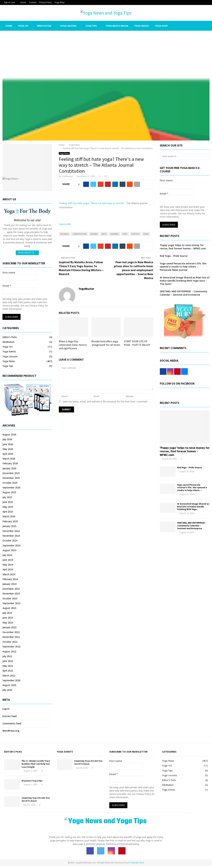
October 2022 (9, 641)
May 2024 (7, 564)
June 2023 (7, 617)
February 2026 (10, 463)
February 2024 (10, 579)
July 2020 (7, 689)
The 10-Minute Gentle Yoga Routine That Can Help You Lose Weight (36, 763)
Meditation (44, 25)
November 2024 (11, 535)
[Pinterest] (196, 26)
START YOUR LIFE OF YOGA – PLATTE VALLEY (137, 343)
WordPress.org (10, 730)
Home (23, 2)
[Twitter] (189, 26)
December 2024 (11, 530)
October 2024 (9, 540)
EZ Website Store (136, 862)
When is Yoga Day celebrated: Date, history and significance (73, 345)
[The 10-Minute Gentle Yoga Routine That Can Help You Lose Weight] (12, 764)
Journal (114, 234)
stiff (125, 234)
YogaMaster (67, 176)
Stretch (135, 234)
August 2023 (9, 608)
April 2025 (7, 511)
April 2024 (7, 569)
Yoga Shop (59, 2)
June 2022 (7, 661)
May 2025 (7, 506)
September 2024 (11, 545)
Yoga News (64, 153)
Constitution (79, 234)
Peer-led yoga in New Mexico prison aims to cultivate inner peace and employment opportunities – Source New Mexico (133, 270)
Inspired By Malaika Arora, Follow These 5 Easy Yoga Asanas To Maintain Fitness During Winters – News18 (81, 268)
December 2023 (11, 588)
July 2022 (7, 656)
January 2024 (9, 583)
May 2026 (7, 449)
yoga (145, 234)
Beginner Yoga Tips (32, 780)
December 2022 (11, 632)
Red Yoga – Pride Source (173, 255)
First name (8, 272)
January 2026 (9, 468)
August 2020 (9, 685)
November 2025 (11, 477)
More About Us (26, 252)
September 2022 (11, 646)
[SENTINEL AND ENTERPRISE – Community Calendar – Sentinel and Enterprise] (168, 527)
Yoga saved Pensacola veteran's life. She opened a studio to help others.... (192, 487)
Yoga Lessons (68, 25)
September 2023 (11, 603)
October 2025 (9, 482)
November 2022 (11, 636)
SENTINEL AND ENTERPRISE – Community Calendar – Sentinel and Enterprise (183, 293)
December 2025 (11, 473)
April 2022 (7, 670)
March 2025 (8, 516)
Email (6, 285)
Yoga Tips (91, 25)
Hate (104, 234)
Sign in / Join (9, 2)
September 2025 (11, 487)
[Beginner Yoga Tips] (12, 784)
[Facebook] (185, 26)
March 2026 (8, 458)
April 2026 (7, 453)
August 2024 (9, 550)
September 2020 (11, 680)
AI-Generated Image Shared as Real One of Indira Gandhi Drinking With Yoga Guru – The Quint (185, 280)
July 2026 (7, 439)
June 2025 (7, 502)
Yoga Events (9, 351)
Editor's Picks (9, 337)
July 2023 (7, 612)
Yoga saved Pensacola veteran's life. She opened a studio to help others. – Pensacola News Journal (183, 266)
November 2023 (11, 593)
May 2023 (7, 622)
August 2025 (9, 492)
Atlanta (64, 234)
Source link (65, 224)
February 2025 (10, 521)
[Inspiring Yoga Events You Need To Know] (12, 801)
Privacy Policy (45, 2)
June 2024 (7, 559)
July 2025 (7, 497)
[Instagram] (192, 26)
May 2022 (7, 665)
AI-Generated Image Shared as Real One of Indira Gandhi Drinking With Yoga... (193, 506)
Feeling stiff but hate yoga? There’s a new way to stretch (91, 203)
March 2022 (8, 675)
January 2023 (9, 627)
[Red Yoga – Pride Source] (168, 471)
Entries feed (9, 716)
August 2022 (9, 651)
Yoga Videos (141, 25)
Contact (32, 2)
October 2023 (9, 598)
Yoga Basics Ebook (117, 25)
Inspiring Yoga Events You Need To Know (36, 799)
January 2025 (9, 526)
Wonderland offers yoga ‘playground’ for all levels (105, 343)
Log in (5, 708)
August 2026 (9, 434)
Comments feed (11, 723)
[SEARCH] (206, 156)
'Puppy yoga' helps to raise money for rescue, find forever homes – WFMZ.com (183, 247)
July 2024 (7, 555)
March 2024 (8, 574)
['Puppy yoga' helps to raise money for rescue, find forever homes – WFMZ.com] (185, 426)
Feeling (94, 234)
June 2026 (7, 444)
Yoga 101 (23, 25)
